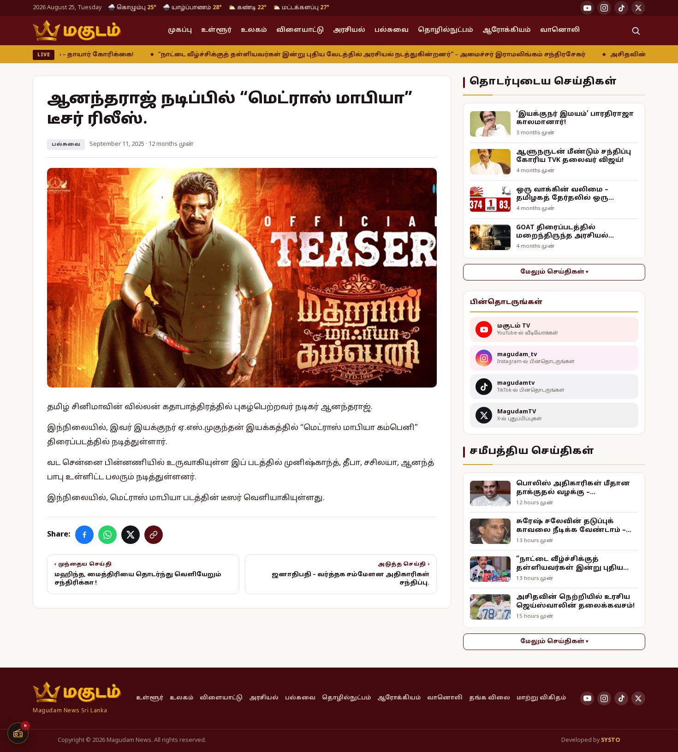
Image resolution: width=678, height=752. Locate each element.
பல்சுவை (392, 30)
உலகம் (254, 30)
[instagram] (604, 8)
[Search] (635, 30)
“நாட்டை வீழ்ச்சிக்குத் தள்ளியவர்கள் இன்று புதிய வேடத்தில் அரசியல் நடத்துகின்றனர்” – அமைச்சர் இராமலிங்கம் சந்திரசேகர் (317, 55)
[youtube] (587, 8)
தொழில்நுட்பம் (445, 30)
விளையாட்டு (300, 30)
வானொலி (560, 30)
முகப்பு (180, 30)
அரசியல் (349, 30)
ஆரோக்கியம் (506, 30)
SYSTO (610, 740)
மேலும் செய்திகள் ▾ (554, 272)
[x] (638, 8)
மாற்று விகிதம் (541, 698)
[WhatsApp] (107, 534)
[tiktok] (621, 8)
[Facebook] (84, 534)
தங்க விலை (489, 698)
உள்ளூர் (216, 30)
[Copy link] (153, 534)
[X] (130, 534)
